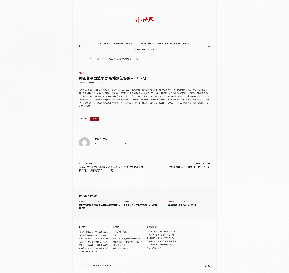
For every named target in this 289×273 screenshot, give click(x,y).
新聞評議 (177, 43)
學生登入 (108, 265)
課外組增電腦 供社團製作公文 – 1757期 (189, 165)
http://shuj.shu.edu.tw (107, 144)
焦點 (99, 43)
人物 (189, 43)
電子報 (149, 49)
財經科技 (168, 43)
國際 (135, 43)
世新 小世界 (83, 82)
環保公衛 (151, 43)
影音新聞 (106, 43)
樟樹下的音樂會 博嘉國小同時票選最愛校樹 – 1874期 (99, 206)
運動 (184, 43)
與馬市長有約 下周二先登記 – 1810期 (140, 205)
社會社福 (143, 43)
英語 (143, 49)
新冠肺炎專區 (118, 43)
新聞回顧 (81, 73)
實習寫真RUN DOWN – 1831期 (182, 205)
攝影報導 (129, 43)
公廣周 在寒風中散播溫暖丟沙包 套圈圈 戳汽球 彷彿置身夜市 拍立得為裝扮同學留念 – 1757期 (111, 167)
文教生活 (160, 43)
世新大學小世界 (98, 265)
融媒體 (137, 49)
